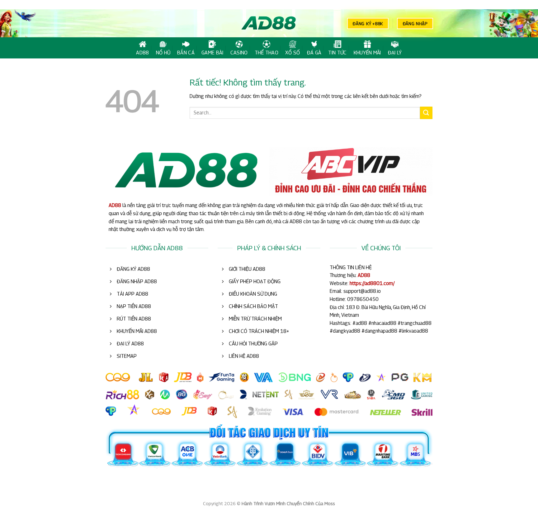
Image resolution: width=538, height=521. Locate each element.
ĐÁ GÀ (314, 53)
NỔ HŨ (163, 53)
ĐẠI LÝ (395, 53)
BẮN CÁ (186, 53)
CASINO (239, 53)
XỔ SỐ (292, 53)
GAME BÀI (212, 53)
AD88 (142, 53)
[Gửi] (426, 113)
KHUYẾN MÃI (367, 53)
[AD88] (269, 23)
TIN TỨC (337, 53)
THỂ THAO (267, 53)
